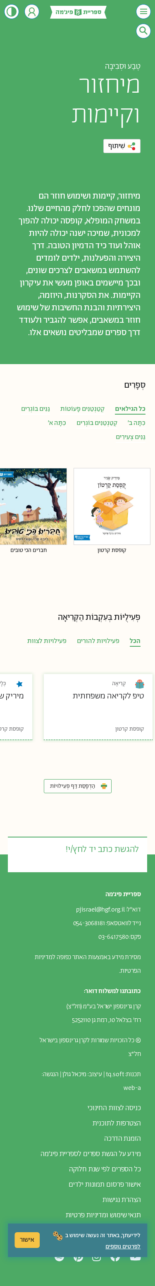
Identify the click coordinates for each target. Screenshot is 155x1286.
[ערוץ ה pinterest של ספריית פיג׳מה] (78, 1257)
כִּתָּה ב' (136, 423)
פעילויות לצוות (47, 641)
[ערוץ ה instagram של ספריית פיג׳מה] (96, 1257)
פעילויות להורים (98, 641)
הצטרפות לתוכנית (117, 1123)
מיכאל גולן (74, 1074)
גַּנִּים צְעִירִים (130, 437)
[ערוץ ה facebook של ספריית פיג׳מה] (115, 1257)
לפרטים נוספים (123, 1247)
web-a (132, 1088)
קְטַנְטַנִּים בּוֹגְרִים (96, 423)
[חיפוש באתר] (143, 30)
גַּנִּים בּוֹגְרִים (35, 409)
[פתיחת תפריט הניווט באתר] (143, 11)
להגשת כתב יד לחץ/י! (102, 849)
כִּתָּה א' (57, 423)
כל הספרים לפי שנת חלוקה (105, 1169)
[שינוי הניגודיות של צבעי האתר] (11, 11)
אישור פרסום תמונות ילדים (105, 1184)
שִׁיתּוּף (116, 146)
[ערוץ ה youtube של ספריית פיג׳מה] (135, 1257)
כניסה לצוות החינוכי (114, 1108)
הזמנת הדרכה (122, 1138)
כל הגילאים (130, 409)
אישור (27, 1240)
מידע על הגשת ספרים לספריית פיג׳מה (91, 1154)
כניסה (31, 11)
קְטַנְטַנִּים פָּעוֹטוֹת (82, 409)
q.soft (116, 1074)
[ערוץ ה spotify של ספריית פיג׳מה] (59, 1257)
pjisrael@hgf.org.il (100, 909)
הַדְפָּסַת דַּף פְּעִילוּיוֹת (72, 786)
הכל (135, 641)
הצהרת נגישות (122, 1199)
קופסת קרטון (112, 550)
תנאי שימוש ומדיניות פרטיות (103, 1215)
